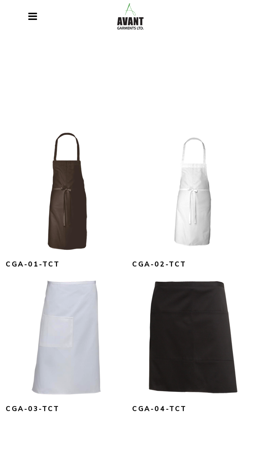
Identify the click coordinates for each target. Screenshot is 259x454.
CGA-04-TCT (159, 408)
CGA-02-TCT (159, 264)
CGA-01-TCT (33, 264)
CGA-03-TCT (33, 408)
